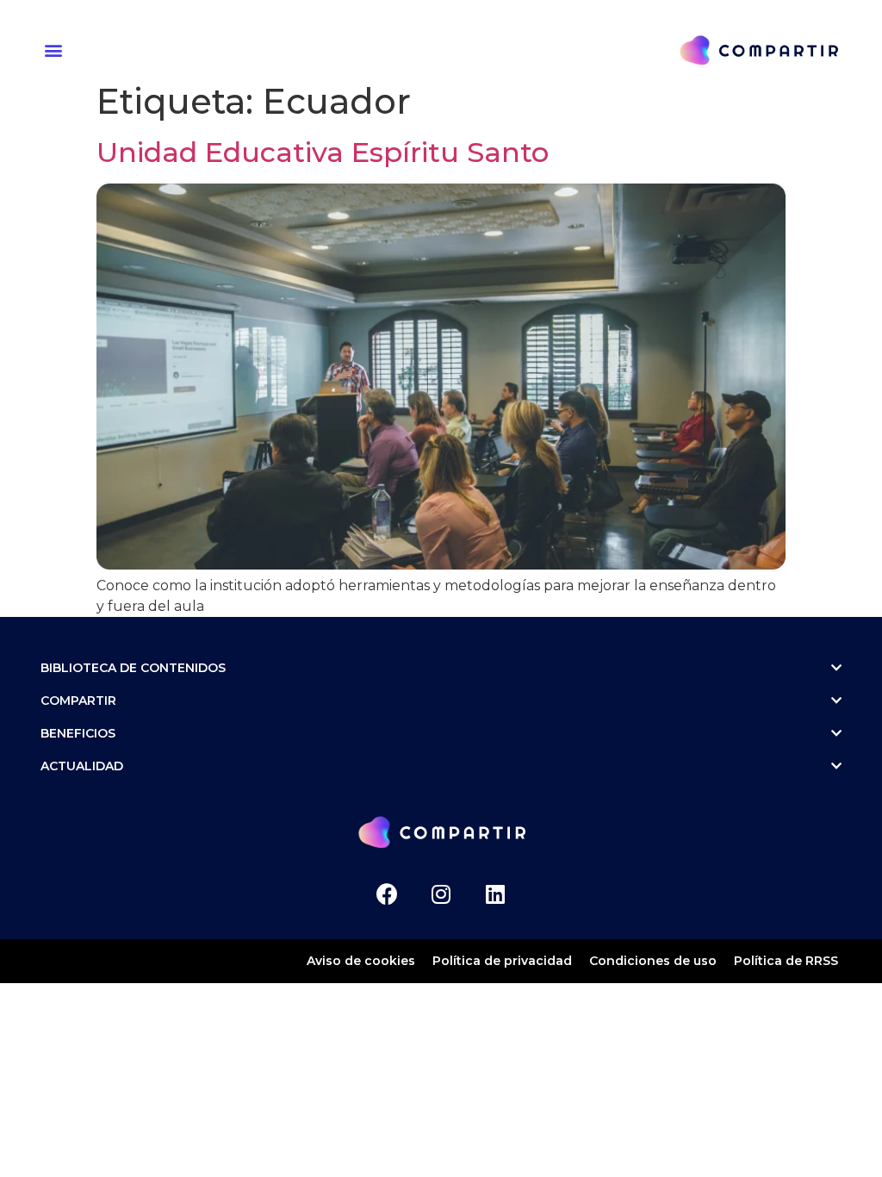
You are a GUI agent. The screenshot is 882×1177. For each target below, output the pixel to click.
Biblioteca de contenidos (133, 668)
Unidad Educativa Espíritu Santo (322, 152)
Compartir (78, 700)
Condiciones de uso (653, 960)
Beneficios (77, 733)
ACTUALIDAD (81, 766)
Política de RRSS (786, 960)
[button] (56, 50)
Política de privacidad (502, 960)
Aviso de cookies (361, 960)
